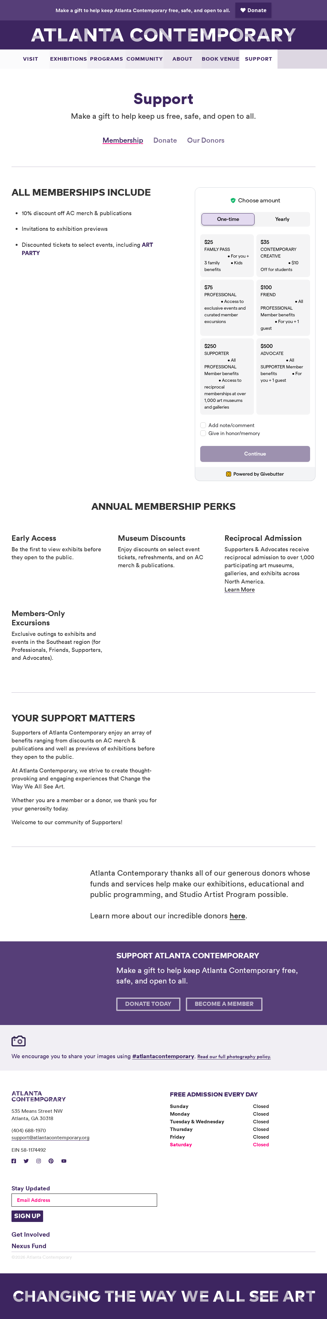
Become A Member (224, 1004)
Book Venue (221, 59)
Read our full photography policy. (234, 1056)
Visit (30, 59)
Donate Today (148, 1004)
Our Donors (205, 140)
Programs (106, 59)
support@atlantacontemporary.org (50, 1137)
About (182, 59)
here (237, 915)
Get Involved (30, 1234)
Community (144, 59)
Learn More (239, 589)
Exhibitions (68, 59)
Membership (123, 139)
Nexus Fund (28, 1245)
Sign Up (27, 1216)
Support (258, 59)
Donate (165, 140)
